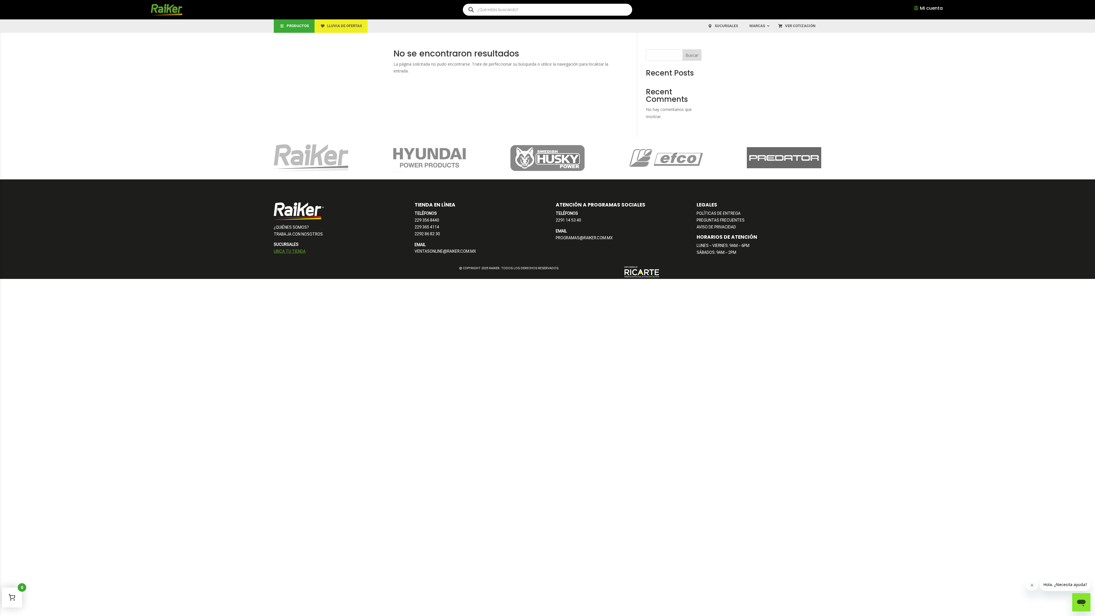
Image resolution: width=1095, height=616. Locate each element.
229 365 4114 (427, 227)
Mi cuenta (931, 8)
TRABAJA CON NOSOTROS (298, 234)
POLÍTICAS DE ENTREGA (719, 213)
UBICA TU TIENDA (290, 251)
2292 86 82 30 (427, 234)
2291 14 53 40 (568, 220)
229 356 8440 (427, 220)
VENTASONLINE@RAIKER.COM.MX (445, 251)
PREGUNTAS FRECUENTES (721, 220)
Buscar (692, 55)
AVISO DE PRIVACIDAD (716, 227)
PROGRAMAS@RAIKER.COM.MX (584, 238)
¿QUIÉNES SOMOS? (291, 227)
